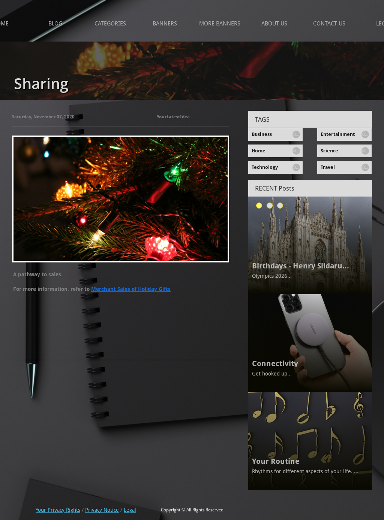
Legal (130, 510)
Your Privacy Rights (58, 510)
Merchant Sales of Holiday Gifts (131, 289)
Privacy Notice (102, 510)
